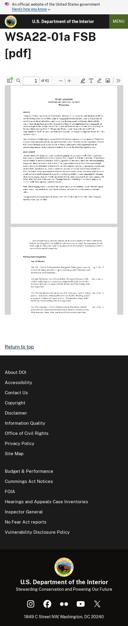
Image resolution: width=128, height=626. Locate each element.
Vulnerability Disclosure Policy (37, 532)
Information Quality (25, 423)
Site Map (14, 453)
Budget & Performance (29, 471)
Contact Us (16, 392)
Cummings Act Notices (29, 481)
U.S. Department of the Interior (63, 21)
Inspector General (24, 511)
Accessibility (18, 382)
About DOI (15, 372)
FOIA (10, 491)
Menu (118, 21)
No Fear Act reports (25, 521)
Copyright (15, 402)
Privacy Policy (19, 443)
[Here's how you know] (64, 7)
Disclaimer (16, 412)
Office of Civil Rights (27, 433)
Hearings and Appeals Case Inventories (46, 501)
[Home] (11, 21)
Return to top (19, 347)
